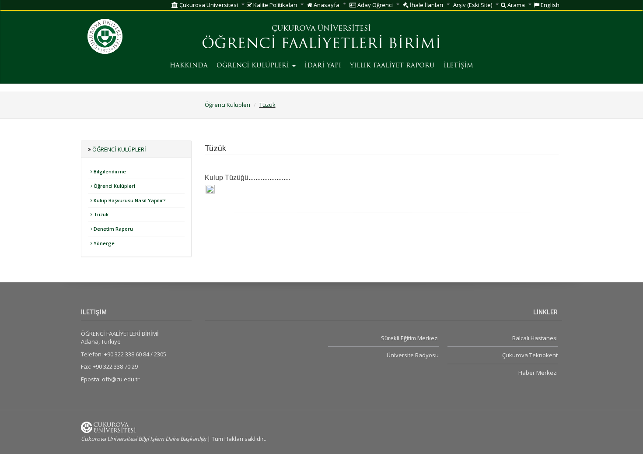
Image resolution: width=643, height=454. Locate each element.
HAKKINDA (189, 66)
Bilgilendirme (109, 171)
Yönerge (103, 243)
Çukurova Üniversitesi (208, 5)
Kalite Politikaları (274, 5)
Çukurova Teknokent (530, 355)
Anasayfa (325, 5)
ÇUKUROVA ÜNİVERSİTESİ (321, 28)
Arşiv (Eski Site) (472, 5)
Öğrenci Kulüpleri (227, 105)
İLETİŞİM (458, 66)
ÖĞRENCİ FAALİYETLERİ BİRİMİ (321, 45)
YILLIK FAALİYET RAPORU (392, 66)
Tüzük (267, 105)
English (549, 5)
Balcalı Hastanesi (535, 338)
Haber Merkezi (538, 373)
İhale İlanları (426, 5)
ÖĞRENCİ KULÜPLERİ (254, 66)
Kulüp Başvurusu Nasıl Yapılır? (129, 200)
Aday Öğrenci (374, 5)
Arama (515, 5)
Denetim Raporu (112, 228)
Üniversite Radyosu (412, 355)
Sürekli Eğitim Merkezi (409, 338)
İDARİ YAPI (322, 66)
